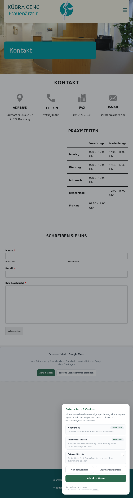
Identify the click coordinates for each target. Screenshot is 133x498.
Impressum (82, 487)
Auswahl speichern (110, 469)
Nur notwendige (79, 469)
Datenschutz (70, 487)
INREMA (95, 490)
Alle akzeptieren (96, 478)
